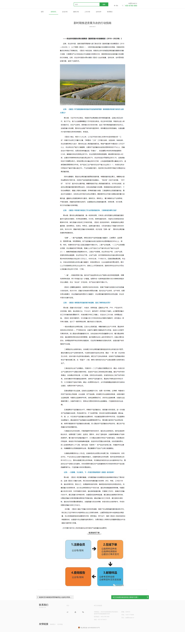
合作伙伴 (98, 12)
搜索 (104, 4)
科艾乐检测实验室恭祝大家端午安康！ (126, 597)
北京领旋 (60, 624)
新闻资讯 (53, 12)
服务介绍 (76, 12)
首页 (42, 12)
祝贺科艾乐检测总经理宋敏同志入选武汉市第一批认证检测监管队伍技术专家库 (55, 597)
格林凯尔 (53, 624)
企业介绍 (64, 12)
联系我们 (110, 12)
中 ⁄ (115, 5)
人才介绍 (87, 12)
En (117, 5)
